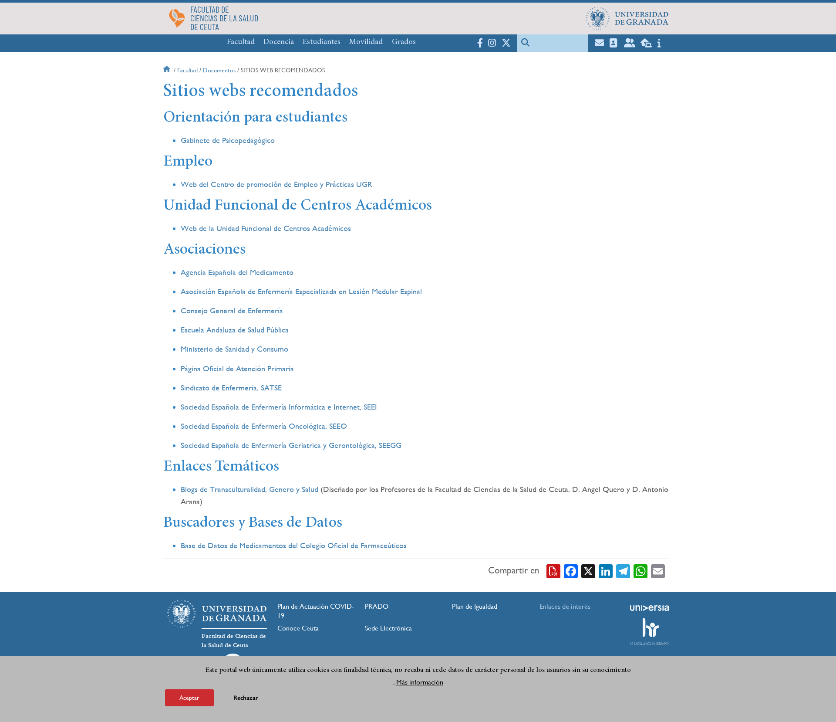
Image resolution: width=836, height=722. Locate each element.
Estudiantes (321, 42)
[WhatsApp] (640, 570)
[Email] (658, 570)
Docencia (278, 42)
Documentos (219, 70)
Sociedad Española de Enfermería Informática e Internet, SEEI (279, 406)
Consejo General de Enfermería (232, 310)
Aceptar (189, 697)
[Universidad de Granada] (627, 18)
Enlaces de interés (564, 606)
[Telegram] (623, 570)
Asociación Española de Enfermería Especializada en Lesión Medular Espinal (301, 291)
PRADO (376, 606)
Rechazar (245, 698)
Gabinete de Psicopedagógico (228, 140)
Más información (419, 682)
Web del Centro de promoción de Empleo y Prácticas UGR (276, 184)
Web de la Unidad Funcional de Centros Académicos (266, 228)
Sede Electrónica (388, 628)
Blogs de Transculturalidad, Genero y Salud (249, 489)
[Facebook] (571, 570)
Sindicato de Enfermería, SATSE (231, 387)
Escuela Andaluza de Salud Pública (235, 329)
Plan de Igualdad (474, 606)
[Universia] (649, 607)
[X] (588, 570)
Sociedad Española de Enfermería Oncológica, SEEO (264, 425)
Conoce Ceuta (298, 628)
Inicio (167, 70)
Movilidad (366, 42)
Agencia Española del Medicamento (237, 272)
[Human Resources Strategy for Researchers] (649, 631)
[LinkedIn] (606, 570)
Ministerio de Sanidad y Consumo (234, 348)
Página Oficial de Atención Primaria (237, 368)
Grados (404, 42)
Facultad (241, 42)
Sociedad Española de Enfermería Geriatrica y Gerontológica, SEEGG (291, 445)
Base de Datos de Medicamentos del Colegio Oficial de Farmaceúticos (294, 545)
